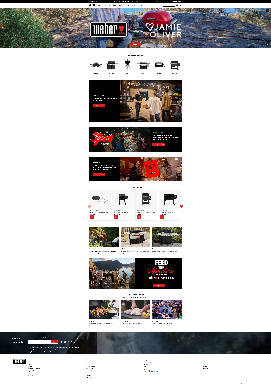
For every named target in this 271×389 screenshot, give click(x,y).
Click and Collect (31, 373)
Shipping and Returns (32, 371)
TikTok (75, 342)
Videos (145, 366)
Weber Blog (30, 366)
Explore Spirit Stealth (135, 44)
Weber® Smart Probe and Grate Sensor (99, 212)
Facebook (61, 342)
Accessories (205, 364)
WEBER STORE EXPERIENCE (124, 1)
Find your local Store (99, 105)
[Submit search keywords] (162, 5)
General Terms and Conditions (34, 368)
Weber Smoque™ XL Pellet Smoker (168, 212)
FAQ (86, 373)
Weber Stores (205, 368)
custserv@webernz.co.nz (64, 347)
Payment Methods (89, 371)
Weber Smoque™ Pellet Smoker (121, 212)
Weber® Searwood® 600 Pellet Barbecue (146, 212)
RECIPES (115, 1)
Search (164, 5)
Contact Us (88, 364)
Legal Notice (249, 383)
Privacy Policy (53, 349)
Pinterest (72, 342)
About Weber (30, 362)
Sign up (54, 342)
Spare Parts (88, 377)
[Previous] (2, 27)
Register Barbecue (89, 368)
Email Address (31, 342)
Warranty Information (90, 366)
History (29, 364)
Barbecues (205, 362)
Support (87, 362)
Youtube (65, 342)
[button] (101, 5)
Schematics (88, 375)
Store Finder (156, 1)
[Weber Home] (92, 5)
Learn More (158, 285)
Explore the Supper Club (158, 145)
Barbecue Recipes (148, 362)
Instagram (68, 342)
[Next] (268, 27)
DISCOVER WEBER (134, 1)
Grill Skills (146, 364)
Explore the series (99, 174)
